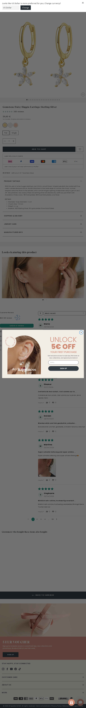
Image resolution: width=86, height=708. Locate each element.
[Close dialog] (81, 332)
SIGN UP (63, 368)
